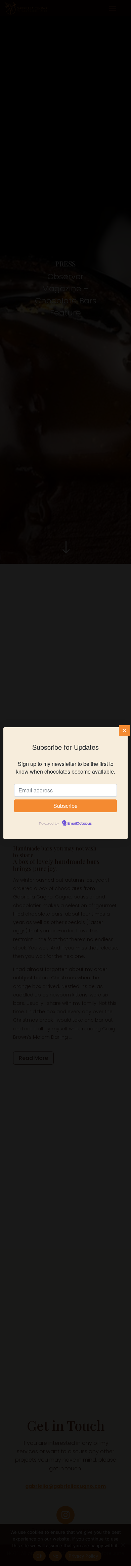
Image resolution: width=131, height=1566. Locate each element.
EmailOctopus (80, 823)
